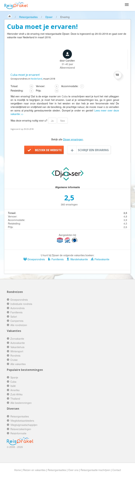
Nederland (36, 78)
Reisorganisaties (28, 17)
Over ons (73, 470)
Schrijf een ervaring (93, 150)
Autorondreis (17, 308)
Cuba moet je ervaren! (25, 75)
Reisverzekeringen (20, 429)
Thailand (15, 398)
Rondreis (15, 355)
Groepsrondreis (36, 259)
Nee (62, 120)
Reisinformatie (18, 433)
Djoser (49, 17)
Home (17, 470)
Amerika (15, 390)
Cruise (14, 359)
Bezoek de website (48, 150)
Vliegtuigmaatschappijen (23, 425)
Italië (13, 386)
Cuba (65, 96)
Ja (52, 120)
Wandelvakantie (79, 259)
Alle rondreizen (18, 325)
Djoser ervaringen (73, 139)
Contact (116, 470)
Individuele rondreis (21, 304)
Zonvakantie (17, 338)
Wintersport (16, 351)
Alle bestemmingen (21, 403)
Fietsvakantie (101, 259)
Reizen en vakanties (34, 470)
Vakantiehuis (17, 347)
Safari (13, 316)
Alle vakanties (18, 364)
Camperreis (16, 321)
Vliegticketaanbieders (22, 420)
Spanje (14, 377)
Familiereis (57, 259)
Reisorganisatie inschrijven (95, 470)
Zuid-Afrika (16, 394)
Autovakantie (17, 343)
